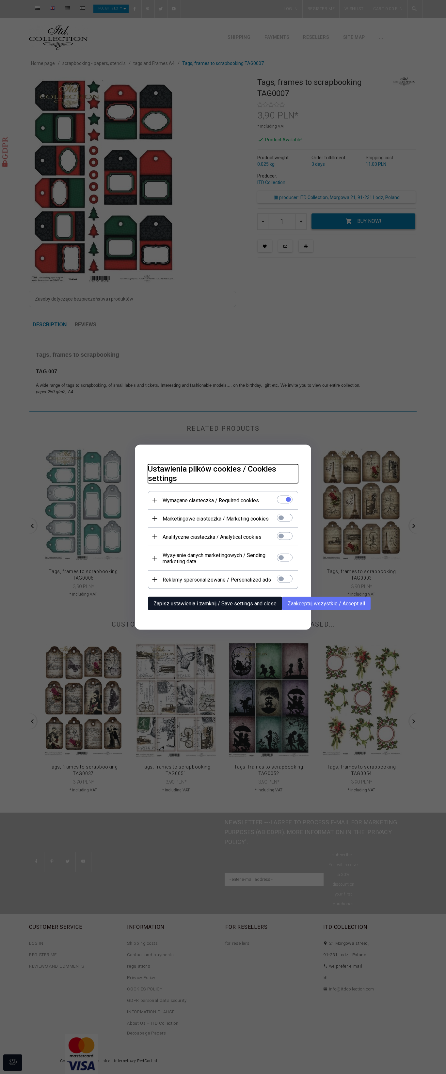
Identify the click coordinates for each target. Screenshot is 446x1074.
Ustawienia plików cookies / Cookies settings (212, 473)
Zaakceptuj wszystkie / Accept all (326, 603)
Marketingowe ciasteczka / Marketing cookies (216, 518)
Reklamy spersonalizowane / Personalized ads (217, 579)
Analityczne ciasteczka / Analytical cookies (212, 537)
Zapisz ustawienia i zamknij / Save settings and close (215, 603)
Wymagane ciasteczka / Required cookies (211, 500)
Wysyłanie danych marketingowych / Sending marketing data (214, 558)
